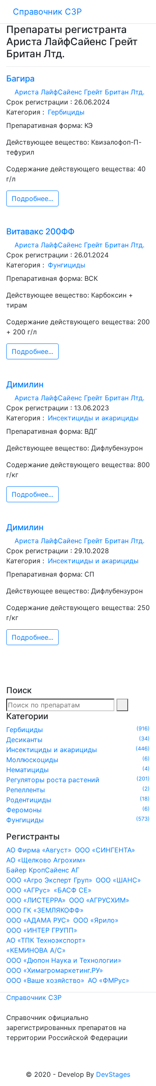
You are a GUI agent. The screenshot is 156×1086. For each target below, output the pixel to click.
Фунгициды (66, 265)
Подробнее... (32, 198)
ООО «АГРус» (28, 890)
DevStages (113, 1074)
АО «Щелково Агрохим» (46, 860)
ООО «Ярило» (96, 920)
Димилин (25, 384)
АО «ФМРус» (108, 980)
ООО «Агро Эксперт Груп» (49, 880)
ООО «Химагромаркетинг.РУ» (54, 970)
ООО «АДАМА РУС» (38, 920)
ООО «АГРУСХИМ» (99, 900)
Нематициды (78, 770)
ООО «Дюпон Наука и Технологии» (63, 960)
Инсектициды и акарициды (93, 418)
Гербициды (66, 112)
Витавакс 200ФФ (40, 231)
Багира (20, 79)
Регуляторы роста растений (78, 780)
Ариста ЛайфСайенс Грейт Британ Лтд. (79, 92)
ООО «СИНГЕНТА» (105, 850)
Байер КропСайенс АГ (42, 870)
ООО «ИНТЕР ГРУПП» (41, 930)
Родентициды (78, 800)
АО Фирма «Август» (39, 850)
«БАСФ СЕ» (73, 890)
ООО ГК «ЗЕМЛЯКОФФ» (45, 910)
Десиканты (78, 739)
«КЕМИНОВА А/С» (36, 950)
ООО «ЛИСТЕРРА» (36, 900)
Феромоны (78, 810)
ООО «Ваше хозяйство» (45, 980)
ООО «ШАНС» (118, 880)
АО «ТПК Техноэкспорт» (46, 940)
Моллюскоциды (78, 759)
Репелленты (78, 790)
